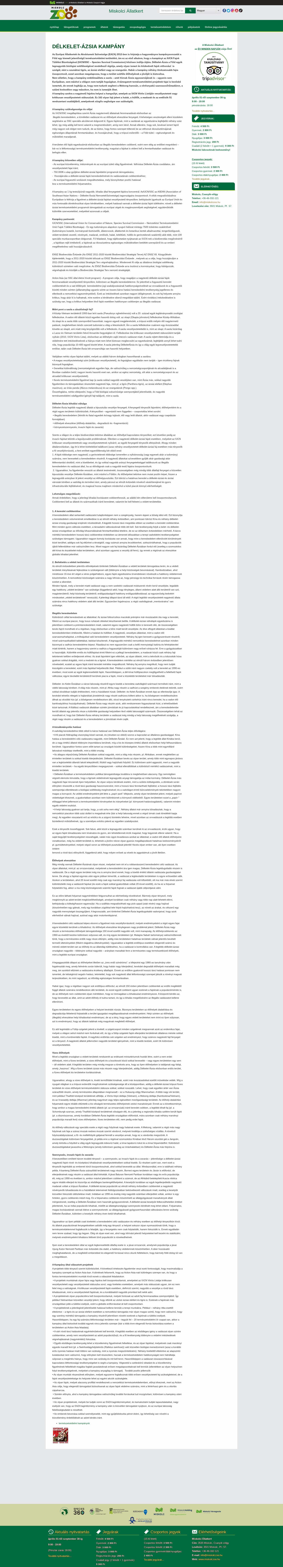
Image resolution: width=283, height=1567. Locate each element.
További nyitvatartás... (203, 111)
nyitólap (54, 27)
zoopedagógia (138, 27)
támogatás (119, 27)
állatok (104, 27)
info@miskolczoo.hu (209, 202)
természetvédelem (161, 27)
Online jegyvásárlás (216, 27)
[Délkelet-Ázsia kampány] (60, 1435)
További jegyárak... (201, 179)
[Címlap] (63, 12)
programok (90, 27)
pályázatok (194, 27)
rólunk (179, 27)
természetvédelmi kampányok (74, 1423)
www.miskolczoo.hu (209, 1559)
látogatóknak (71, 27)
